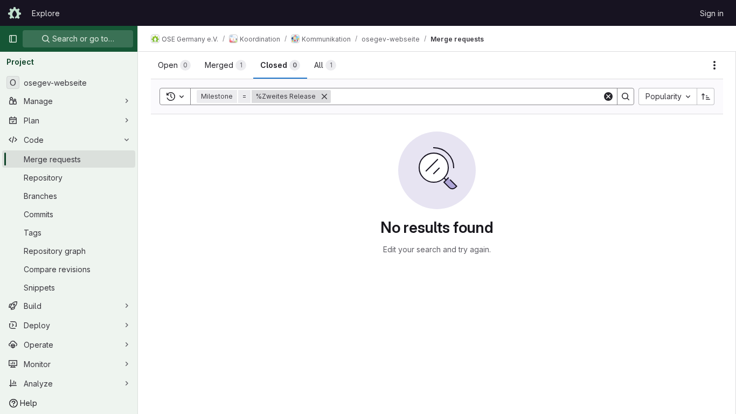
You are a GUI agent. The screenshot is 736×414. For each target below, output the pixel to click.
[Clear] (608, 96)
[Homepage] (14, 13)
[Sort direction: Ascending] (705, 96)
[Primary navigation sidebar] (13, 38)
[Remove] (324, 96)
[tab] (174, 65)
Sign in (712, 13)
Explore (46, 13)
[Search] (625, 96)
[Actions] (714, 65)
